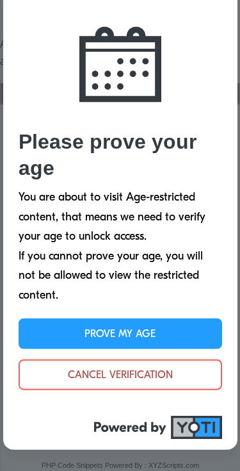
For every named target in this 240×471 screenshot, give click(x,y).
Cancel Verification (120, 374)
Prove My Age (120, 333)
